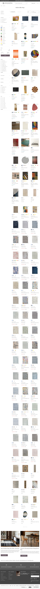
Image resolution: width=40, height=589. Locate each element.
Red (3, 39)
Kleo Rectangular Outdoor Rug (35, 521)
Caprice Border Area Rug (34, 414)
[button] (29, 12)
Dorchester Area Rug (33, 383)
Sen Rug (22, 200)
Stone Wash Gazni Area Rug (25, 262)
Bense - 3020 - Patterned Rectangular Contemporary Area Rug (24, 184)
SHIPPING (2, 575)
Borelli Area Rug (33, 445)
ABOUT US (10, 573)
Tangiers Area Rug (33, 307)
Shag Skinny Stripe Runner (15, 133)
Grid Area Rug (13, 352)
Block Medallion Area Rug (24, 383)
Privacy (14, 585)
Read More (4, 555)
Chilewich (4, 65)
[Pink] (18, 23)
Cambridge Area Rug (24, 445)
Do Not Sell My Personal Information (30, 585)
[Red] (37, 41)
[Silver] (34, 77)
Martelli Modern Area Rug (15, 307)
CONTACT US (2, 573)
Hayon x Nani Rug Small (15, 183)
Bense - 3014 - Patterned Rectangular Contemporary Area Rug (34, 184)
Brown (3, 37)
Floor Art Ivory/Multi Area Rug (25, 307)
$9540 (9, 50)
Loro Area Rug (33, 337)
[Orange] (36, 41)
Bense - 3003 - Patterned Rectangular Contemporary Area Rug (15, 201)
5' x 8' (3, 101)
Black (3, 36)
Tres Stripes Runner (14, 116)
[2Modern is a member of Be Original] (24, 587)
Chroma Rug (23, 61)
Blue (3, 27)
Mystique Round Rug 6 (24, 167)
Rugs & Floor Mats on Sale (23, 560)
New (3, 21)
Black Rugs (14, 560)
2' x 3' (3, 97)
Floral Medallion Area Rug (24, 337)
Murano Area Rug (14, 337)
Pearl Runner (23, 43)
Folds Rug (22, 521)
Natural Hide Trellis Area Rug (35, 322)
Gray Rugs (10, 560)
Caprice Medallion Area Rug (15, 383)
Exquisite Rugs (4, 66)
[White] (16, 94)
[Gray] (22, 23)
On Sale (3, 20)
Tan (3, 34)
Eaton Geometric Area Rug (15, 322)
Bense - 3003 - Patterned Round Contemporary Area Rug (15, 81)
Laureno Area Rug (33, 352)
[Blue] (13, 23)
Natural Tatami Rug (14, 167)
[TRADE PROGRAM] (23, 573)
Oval (3, 91)
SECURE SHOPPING (3, 580)
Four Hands (4, 68)
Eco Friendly (4, 22)
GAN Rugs (4, 69)
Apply (5, 55)
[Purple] (36, 112)
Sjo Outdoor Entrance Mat (34, 24)
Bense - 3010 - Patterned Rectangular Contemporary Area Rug (34, 134)
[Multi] (17, 23)
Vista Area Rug (23, 322)
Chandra (3, 64)
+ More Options (32, 43)
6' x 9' (3, 102)
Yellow (3, 43)
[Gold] (32, 290)
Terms (12, 585)
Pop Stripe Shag (33, 45)
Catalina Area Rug (23, 352)
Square (3, 90)
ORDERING (2, 574)
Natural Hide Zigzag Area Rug (25, 292)
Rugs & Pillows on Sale (30, 560)
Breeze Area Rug (23, 429)
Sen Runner (32, 200)
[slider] (9, 49)
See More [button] (2, 44)
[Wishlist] (36, 3)
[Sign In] (37, 3)
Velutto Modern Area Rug (34, 277)
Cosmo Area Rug (23, 414)
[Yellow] (16, 165)
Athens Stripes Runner (15, 43)
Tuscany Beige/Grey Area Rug (35, 262)
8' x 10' (3, 103)
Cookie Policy (17, 585)
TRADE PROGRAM (11, 574)
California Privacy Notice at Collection (22, 585)
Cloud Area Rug (14, 367)
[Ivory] (16, 23)
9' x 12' (3, 104)
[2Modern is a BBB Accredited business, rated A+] (30, 587)
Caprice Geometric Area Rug (34, 429)
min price (2, 52)
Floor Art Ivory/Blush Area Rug (35, 292)
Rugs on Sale (17, 560)
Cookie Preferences (37, 585)
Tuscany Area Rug (14, 292)
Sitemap (10, 585)
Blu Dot (3, 60)
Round (3, 89)
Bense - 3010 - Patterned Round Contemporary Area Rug (34, 62)
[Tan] (14, 41)
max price (8, 52)
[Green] (15, 23)
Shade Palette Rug (33, 167)
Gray (3, 30)
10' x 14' (3, 105)
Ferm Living (4, 67)
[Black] (12, 23)
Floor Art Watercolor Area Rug (16, 277)
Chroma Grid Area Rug (15, 414)
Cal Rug (32, 114)
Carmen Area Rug (14, 445)
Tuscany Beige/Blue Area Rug (25, 277)
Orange (3, 40)
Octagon (3, 92)
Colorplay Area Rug (33, 367)
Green (3, 33)
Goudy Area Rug (14, 398)
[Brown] (14, 23)
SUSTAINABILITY (10, 575)
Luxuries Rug (32, 80)
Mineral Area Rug (14, 262)
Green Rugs (7, 560)
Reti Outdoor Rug (14, 521)
